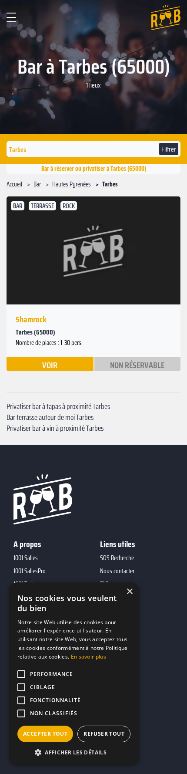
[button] (73, 752)
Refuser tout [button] (103, 733)
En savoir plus (88, 656)
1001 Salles (25, 558)
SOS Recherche (117, 558)
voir (49, 364)
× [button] (129, 591)
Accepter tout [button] (45, 733)
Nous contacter (117, 571)
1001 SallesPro (29, 571)
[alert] (74, 673)
